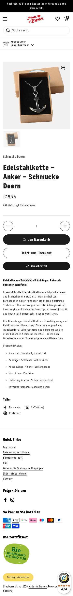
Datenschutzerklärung (16, 452)
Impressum (9, 447)
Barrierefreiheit (13, 457)
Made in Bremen (38, 586)
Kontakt (8, 479)
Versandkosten (27, 205)
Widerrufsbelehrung (15, 473)
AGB (5, 463)
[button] (66, 19)
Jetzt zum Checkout (36, 253)
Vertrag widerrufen (18, 577)
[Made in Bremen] (35, 19)
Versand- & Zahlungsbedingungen (23, 468)
